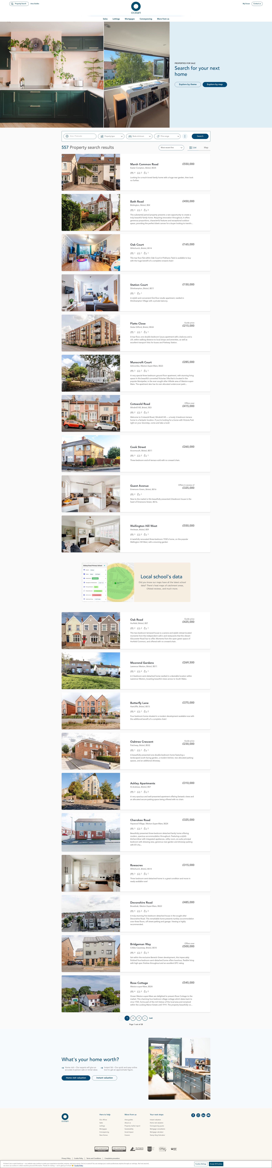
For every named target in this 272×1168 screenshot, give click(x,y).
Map (206, 148)
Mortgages (130, 19)
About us (128, 1123)
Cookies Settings (200, 1164)
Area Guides (34, 3)
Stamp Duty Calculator (157, 1135)
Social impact (129, 1132)
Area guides (129, 1120)
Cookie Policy (78, 1158)
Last (151, 1018)
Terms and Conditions (93, 1158)
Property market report (132, 1126)
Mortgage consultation (157, 1129)
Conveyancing (146, 19)
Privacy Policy (66, 1158)
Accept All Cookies (216, 1164)
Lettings (116, 19)
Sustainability (129, 1129)
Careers (127, 1135)
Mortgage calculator (156, 1132)
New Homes (103, 1135)
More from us (163, 19)
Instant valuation (155, 1120)
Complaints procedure (112, 1158)
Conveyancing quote (157, 1126)
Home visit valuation (156, 1123)
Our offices (103, 1120)
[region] (136, 1164)
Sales (105, 19)
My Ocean (246, 3)
